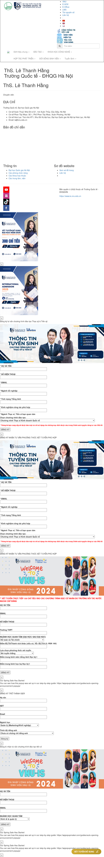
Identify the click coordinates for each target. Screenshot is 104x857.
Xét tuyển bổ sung (84, 851)
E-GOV (65, 4)
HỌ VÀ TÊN (5, 605)
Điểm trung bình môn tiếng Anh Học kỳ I (18, 657)
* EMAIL (3, 382)
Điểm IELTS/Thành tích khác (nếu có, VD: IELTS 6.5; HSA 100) (28, 643)
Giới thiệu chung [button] (21, 51)
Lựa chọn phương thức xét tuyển (15, 650)
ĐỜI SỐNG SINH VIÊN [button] (49, 58)
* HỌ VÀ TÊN (5, 366)
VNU (64, 1)
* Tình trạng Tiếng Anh (10, 399)
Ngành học (5, 722)
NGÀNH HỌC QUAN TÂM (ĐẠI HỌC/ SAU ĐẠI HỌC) (23, 636)
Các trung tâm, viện (17, 178)
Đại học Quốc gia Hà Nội (19, 170)
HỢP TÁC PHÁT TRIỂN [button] (24, 58)
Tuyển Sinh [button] (70, 58)
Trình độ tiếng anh (8, 730)
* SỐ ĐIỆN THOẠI (7, 374)
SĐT (2, 705)
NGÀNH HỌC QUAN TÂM (11, 816)
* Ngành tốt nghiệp (8, 390)
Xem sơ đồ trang (66, 170)
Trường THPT (6, 630)
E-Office (65, 7)
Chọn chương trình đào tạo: (13, 417)
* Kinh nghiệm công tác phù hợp (15, 407)
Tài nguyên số (68, 12)
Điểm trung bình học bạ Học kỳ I (15, 663)
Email (2, 714)
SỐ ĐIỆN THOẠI (7, 621)
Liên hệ (65, 15)
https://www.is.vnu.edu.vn (70, 196)
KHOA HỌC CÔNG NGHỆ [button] (59, 51)
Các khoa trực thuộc (17, 175)
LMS (64, 9)
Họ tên (3, 697)
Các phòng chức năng (18, 173)
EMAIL (3, 613)
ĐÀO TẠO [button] (37, 51)
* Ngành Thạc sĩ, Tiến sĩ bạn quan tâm (17, 414)
